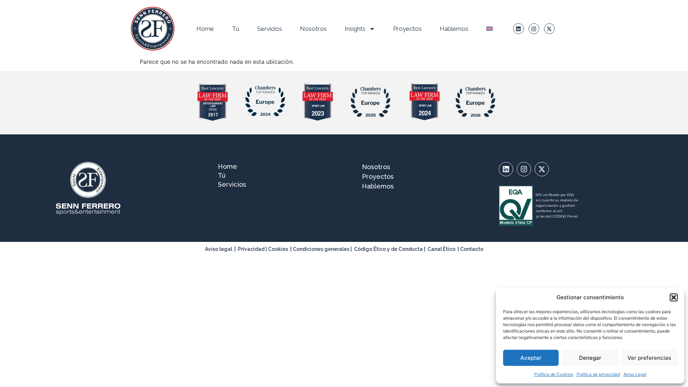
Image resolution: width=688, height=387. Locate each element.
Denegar (590, 357)
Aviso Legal (635, 374)
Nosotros (313, 28)
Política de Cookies (553, 374)
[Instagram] (534, 28)
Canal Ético (441, 249)
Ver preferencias (649, 357)
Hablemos (454, 28)
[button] (673, 297)
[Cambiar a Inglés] (489, 28)
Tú (235, 28)
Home (205, 28)
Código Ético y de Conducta (388, 249)
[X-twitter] (549, 28)
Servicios (269, 28)
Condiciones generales (321, 249)
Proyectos (407, 28)
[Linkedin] (518, 28)
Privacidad (251, 249)
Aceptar (530, 357)
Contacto (471, 249)
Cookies (278, 249)
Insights (355, 28)
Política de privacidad (598, 374)
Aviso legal (218, 249)
